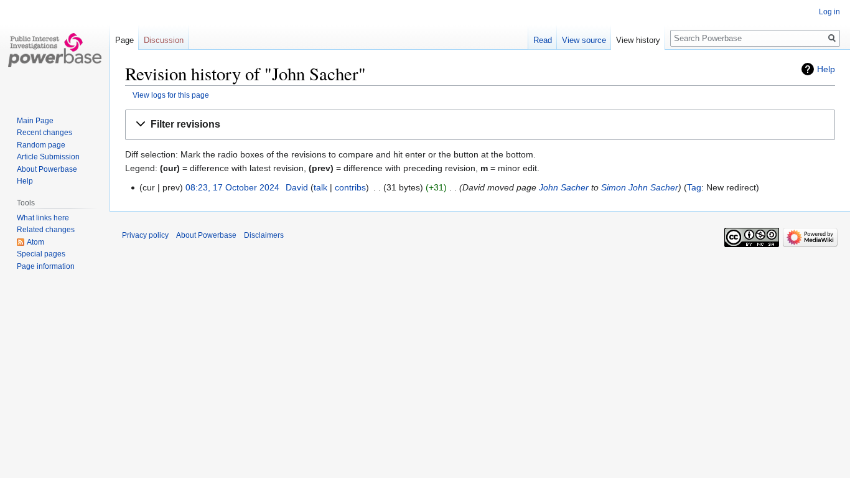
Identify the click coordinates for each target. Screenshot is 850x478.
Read (542, 40)
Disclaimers (264, 235)
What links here (43, 217)
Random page (41, 145)
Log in (829, 11)
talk (320, 187)
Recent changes (44, 132)
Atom (35, 242)
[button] (480, 125)
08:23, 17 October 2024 (232, 187)
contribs (350, 187)
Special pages (41, 254)
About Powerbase (47, 169)
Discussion (164, 40)
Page (124, 40)
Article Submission (48, 156)
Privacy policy (145, 235)
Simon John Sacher (639, 187)
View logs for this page (171, 95)
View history (638, 40)
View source (584, 40)
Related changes (46, 229)
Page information (46, 266)
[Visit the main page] (55, 50)
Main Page (35, 120)
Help (826, 69)
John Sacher (564, 187)
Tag (694, 187)
